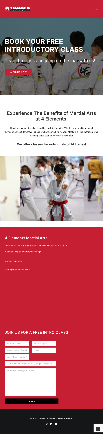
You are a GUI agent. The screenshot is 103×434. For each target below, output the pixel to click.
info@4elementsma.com (18, 269)
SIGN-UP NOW (18, 72)
